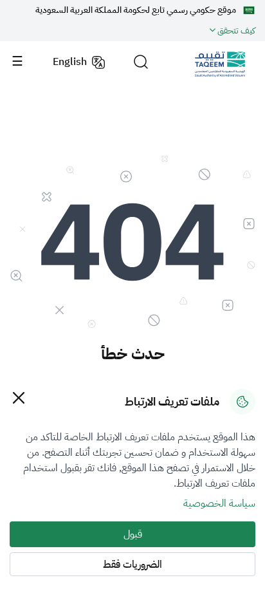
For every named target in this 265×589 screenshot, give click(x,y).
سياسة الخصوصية (219, 503)
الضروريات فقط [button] (132, 564)
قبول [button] (132, 534)
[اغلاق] (18, 397)
